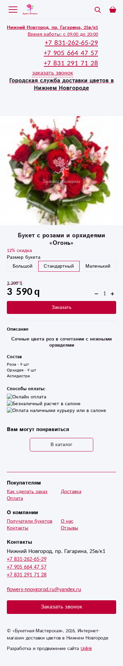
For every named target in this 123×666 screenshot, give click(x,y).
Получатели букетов (29, 521)
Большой (22, 266)
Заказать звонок (61, 607)
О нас (67, 521)
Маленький (97, 266)
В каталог (61, 444)
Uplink (86, 648)
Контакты (17, 528)
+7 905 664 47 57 (26, 567)
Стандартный (59, 266)
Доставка (71, 491)
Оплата (15, 498)
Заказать (61, 307)
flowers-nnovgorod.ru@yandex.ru (44, 589)
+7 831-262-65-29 (26, 559)
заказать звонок (52, 73)
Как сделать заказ (27, 491)
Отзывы (69, 528)
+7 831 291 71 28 (26, 575)
